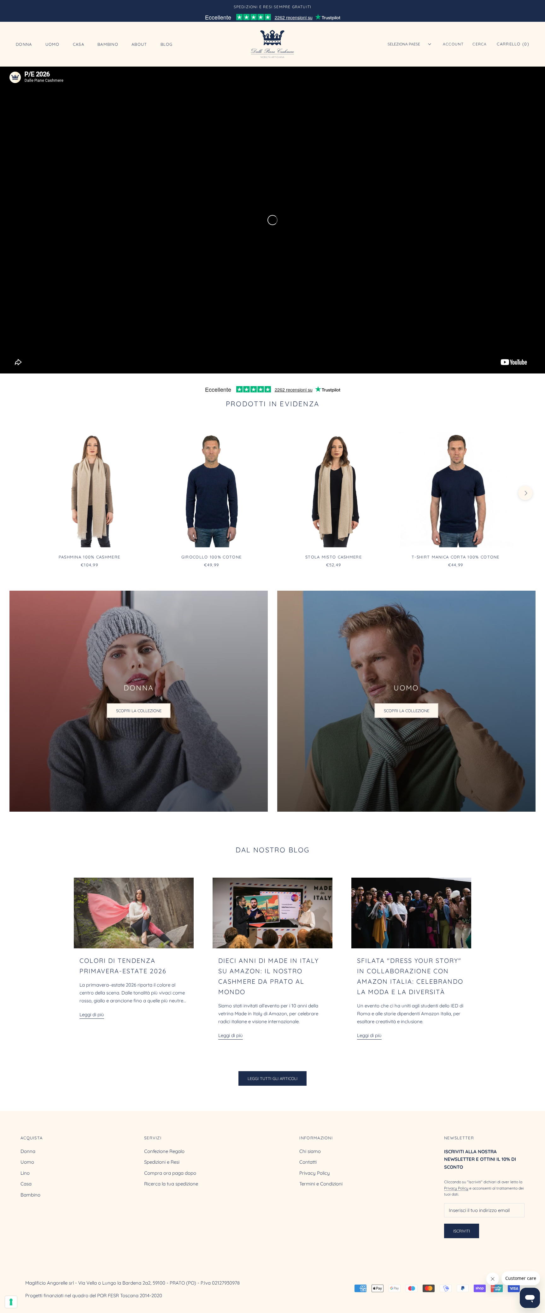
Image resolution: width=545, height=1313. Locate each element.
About (139, 43)
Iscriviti (461, 1230)
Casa (78, 43)
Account (453, 44)
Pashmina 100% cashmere (89, 556)
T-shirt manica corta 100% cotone (456, 556)
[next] (525, 493)
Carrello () (513, 43)
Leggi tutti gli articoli (272, 1078)
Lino (25, 1173)
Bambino (107, 43)
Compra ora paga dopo (170, 1173)
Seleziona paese (404, 44)
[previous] (20, 493)
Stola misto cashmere (333, 556)
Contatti (308, 1162)
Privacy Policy (314, 1173)
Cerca (479, 44)
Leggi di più (91, 1015)
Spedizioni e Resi (161, 1162)
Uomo (52, 43)
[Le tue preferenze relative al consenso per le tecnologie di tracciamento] (11, 1302)
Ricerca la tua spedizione (171, 1184)
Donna (24, 43)
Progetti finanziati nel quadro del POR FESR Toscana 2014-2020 (93, 1295)
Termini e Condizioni (321, 1184)
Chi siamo (310, 1151)
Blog (167, 43)
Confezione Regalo (164, 1151)
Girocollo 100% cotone (211, 556)
